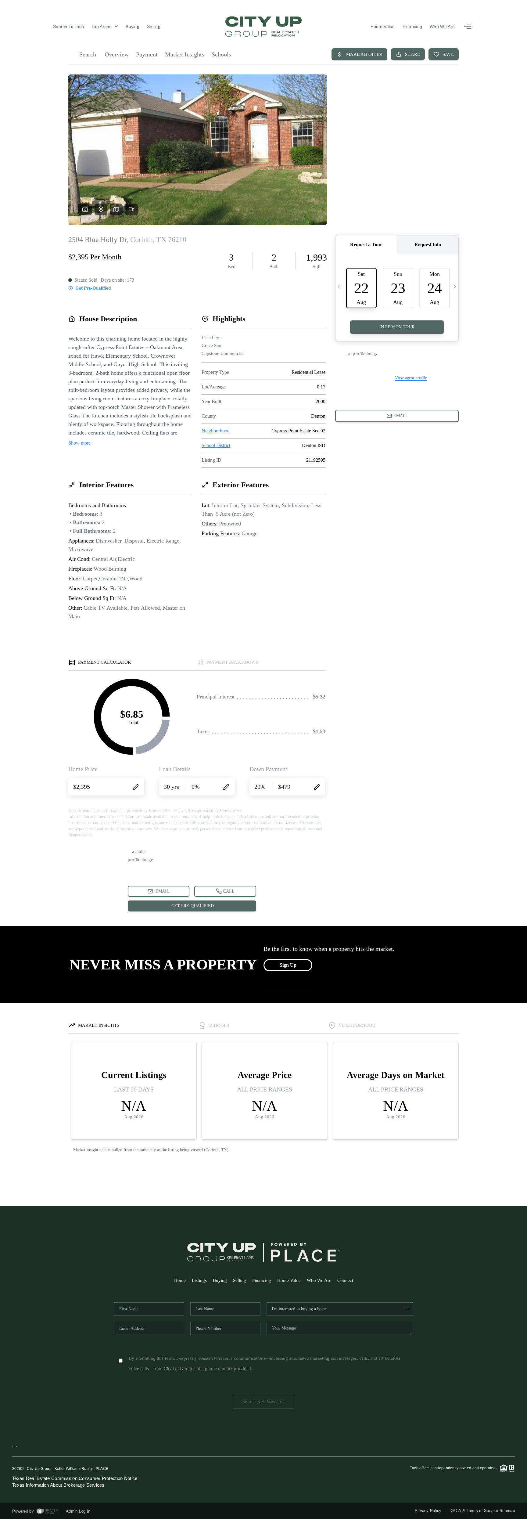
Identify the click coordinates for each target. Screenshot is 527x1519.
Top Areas (102, 26)
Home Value (383, 26)
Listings (199, 1280)
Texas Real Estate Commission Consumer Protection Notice (74, 1478)
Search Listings (68, 26)
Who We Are (442, 26)
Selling (153, 26)
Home (180, 1280)
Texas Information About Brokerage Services (58, 1485)
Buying (132, 26)
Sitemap (507, 1510)
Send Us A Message (263, 1401)
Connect (345, 1280)
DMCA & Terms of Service (474, 1510)
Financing (412, 26)
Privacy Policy (428, 1510)
